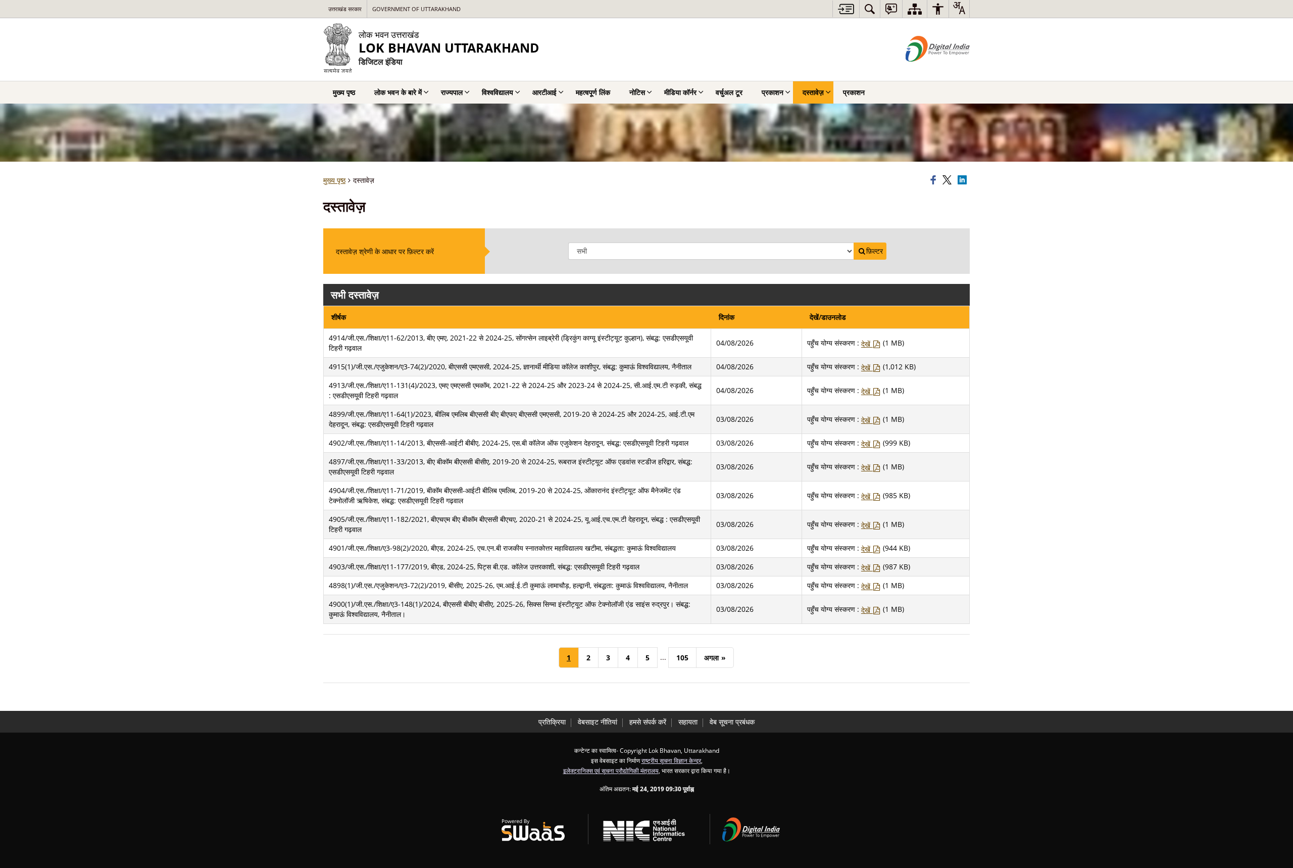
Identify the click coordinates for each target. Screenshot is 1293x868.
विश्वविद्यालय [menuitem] (497, 92)
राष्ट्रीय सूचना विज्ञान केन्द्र (671, 760)
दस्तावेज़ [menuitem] (813, 92)
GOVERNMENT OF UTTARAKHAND (416, 9)
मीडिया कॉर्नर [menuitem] (680, 92)
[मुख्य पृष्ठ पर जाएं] (845, 9)
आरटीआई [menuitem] (544, 92)
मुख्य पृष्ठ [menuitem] (344, 92)
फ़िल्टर (874, 251)
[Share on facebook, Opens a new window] (935, 180)
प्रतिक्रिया (552, 722)
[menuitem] (870, 9)
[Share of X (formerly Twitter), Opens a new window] (948, 180)
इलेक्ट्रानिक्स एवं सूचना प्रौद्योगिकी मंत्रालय (611, 770)
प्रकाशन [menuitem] (772, 92)
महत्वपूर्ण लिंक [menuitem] (593, 92)
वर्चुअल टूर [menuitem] (729, 92)
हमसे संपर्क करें (647, 722)
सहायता (688, 722)
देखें (866, 344)
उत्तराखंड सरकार (345, 9)
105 (682, 657)
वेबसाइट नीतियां (597, 722)
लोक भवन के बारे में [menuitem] (398, 92)
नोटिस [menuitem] (637, 92)
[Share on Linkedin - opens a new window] (964, 180)
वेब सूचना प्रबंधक (732, 722)
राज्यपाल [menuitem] (452, 92)
